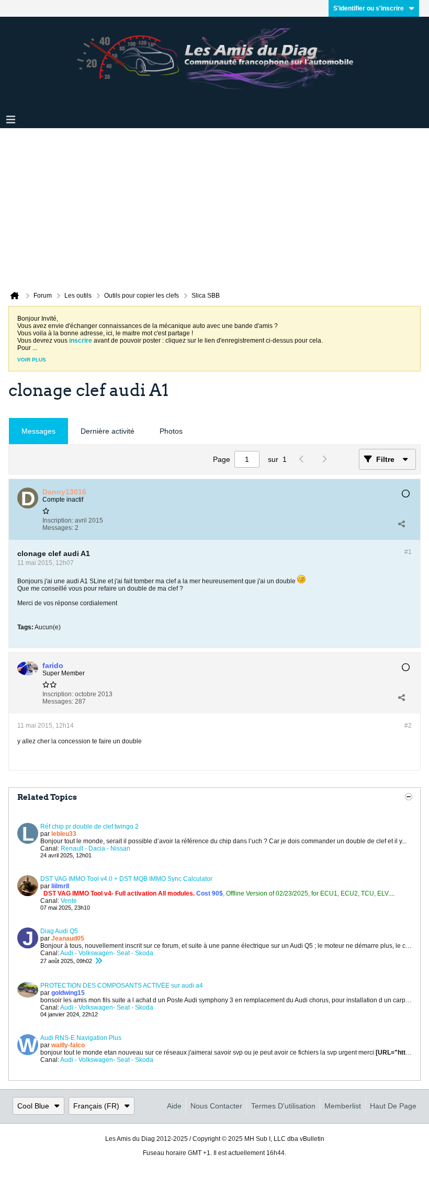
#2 (408, 725)
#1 (408, 552)
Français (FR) (96, 1106)
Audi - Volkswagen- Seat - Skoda (106, 953)
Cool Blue (33, 1106)
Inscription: (57, 520)
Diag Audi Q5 (59, 931)
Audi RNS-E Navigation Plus (80, 1038)
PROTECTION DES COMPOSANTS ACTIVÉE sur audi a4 (121, 985)
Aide (174, 1106)
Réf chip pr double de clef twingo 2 (89, 826)
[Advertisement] (214, 206)
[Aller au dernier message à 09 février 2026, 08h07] (98, 961)
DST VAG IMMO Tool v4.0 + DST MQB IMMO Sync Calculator (126, 878)
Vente (69, 900)
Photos (171, 431)
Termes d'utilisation (283, 1106)
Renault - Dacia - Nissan (95, 848)
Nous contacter (216, 1106)
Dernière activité (107, 431)
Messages (38, 431)
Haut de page (393, 1106)
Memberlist (342, 1106)
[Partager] (401, 524)
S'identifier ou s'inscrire (368, 8)
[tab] (38, 431)
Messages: (57, 527)
